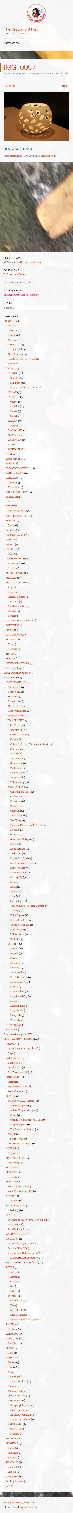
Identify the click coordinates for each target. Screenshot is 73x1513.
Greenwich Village (20, 839)
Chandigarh (14, 1376)
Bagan (11, 1447)
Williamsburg (17, 782)
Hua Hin (12, 1471)
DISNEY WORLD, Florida (21, 1100)
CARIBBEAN (12, 477)
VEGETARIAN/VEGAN (17, 663)
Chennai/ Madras (17, 1381)
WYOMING (12, 1238)
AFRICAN (11, 325)
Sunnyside (15, 1015)
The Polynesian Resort (22, 1129)
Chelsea (14, 796)
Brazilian (10, 463)
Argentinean (15, 563)
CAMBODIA (12, 1338)
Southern (13, 363)
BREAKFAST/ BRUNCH (18, 468)
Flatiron (14, 829)
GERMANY (11, 1357)
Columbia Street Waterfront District (30, 744)
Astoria (14, 948)
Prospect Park (18, 772)
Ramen (13, 411)
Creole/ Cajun (13, 496)
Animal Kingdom (19, 1105)
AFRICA (10, 1267)
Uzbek (7, 1486)
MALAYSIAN (15, 430)
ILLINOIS (11, 1148)
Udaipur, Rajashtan (20, 1419)
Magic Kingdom (18, 1124)
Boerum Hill (16, 729)
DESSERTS (11, 506)
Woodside (15, 1024)
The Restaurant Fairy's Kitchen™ (21, 294)
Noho (13, 882)
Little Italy (16, 853)
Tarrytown (11, 1029)
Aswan (13, 1276)
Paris (11, 1352)
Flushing (14, 967)
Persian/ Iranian (16, 606)
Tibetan (10, 653)
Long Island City (19, 996)
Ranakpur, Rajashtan (21, 1414)
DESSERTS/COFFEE (16, 511)
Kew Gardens (17, 991)
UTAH (9, 1214)
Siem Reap (13, 1343)
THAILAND (12, 1462)
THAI (11, 444)
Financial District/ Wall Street (26, 824)
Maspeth (15, 1000)
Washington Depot (18, 1086)
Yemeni (12, 615)
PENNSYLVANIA (15, 1205)
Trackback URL (48, 155)
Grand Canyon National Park (23, 1048)
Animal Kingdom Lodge (22, 1110)
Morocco (13, 1295)
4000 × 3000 (35, 73)
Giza (12, 1286)
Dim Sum (15, 377)
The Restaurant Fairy (21, 29)
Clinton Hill (16, 805)
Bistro (11, 525)
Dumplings (16, 382)
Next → (65, 85)
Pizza (11, 553)
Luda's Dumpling (12, 668)
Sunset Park (16, 777)
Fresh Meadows (19, 977)
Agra (10, 1371)
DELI (8, 501)
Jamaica (14, 986)
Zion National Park (18, 1229)
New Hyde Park (16, 706)
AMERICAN (12, 344)
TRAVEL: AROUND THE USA (19, 1038)
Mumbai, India (15, 1390)
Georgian (11, 530)
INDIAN (12, 392)
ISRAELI (10, 544)
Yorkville (15, 939)
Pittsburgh (14, 1210)
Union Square (17, 915)
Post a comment (11, 155)
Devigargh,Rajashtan (21, 1405)
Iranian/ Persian (16, 596)
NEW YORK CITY (15, 720)
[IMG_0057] (36, 140)
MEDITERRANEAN (16, 572)
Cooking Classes (14, 1481)
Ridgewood (16, 1010)
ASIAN (9, 368)
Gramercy (15, 834)
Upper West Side (19, 924)
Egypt (11, 1272)
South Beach (17, 1138)
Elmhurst (15, 962)
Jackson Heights (19, 981)
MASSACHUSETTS (16, 1157)
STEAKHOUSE (13, 649)
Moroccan (13, 339)
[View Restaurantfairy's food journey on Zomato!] (23, 262)
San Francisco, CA (17, 1072)
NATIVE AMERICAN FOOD (20, 620)
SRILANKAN (15, 439)
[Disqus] (36, 208)
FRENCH (10, 520)
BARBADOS (12, 1333)
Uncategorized (12, 1476)
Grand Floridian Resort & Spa (26, 1119)
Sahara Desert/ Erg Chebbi (24, 1319)
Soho (13, 896)
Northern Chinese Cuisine (24, 387)
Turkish (12, 610)
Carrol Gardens (18, 734)
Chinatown (16, 801)
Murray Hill (16, 877)
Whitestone (16, 1019)
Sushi (13, 415)
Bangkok (12, 1466)
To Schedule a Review (15, 274)
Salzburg (12, 1329)
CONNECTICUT (14, 1077)
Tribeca (14, 910)
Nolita (13, 886)
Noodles (14, 406)
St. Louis (12, 1176)
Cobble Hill (16, 739)
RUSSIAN (11, 629)
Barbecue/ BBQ (14, 458)
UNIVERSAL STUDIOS (20, 1143)
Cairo (13, 1281)
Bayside (14, 953)
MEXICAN (11, 577)
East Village (16, 820)
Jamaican (12, 482)
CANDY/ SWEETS (15, 473)
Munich (12, 1362)
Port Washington (17, 710)
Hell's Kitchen (17, 848)
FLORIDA (11, 1096)
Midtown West (18, 872)
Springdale (14, 1224)
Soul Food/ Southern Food (22, 358)
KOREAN (12, 420)
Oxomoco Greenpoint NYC (18, 1034)
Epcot (13, 1115)
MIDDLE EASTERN (16, 582)
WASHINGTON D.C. (16, 1233)
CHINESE (13, 373)
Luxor (13, 1291)
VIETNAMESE (15, 449)
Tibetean (10, 658)
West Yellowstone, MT (20, 1191)
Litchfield (13, 1081)
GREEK (9, 539)
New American (16, 354)
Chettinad (15, 1428)
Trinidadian (14, 487)
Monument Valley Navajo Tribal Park (27, 1219)
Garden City (14, 687)
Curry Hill (15, 810)
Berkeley (13, 1062)
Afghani (12, 587)
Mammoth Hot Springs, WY (25, 1257)
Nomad (14, 891)
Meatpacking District (21, 863)
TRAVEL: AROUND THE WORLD (21, 1262)
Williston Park (15, 715)
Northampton (15, 1162)
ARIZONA (11, 1043)
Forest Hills (16, 972)
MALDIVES (12, 1438)
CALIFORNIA (13, 1058)
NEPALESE (14, 435)
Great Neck (14, 691)
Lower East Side (19, 858)
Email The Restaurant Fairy (18, 282)
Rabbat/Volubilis (18, 1314)
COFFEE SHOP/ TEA (16, 492)
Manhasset (14, 701)
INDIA (9, 1367)
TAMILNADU (15, 1424)
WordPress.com (28, 1506)
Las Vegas (13, 1200)
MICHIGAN (12, 1167)
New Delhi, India (17, 1395)
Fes (12, 1305)
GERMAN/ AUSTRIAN (17, 534)
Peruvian (12, 568)
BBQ (12, 425)
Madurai (14, 1433)
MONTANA (12, 1181)
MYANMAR (12, 1443)
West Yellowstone (18, 1186)
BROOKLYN (14, 725)
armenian (13, 591)
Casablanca (16, 1300)
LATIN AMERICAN (16, 558)
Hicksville (13, 696)
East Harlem (17, 815)
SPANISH (11, 639)
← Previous (9, 85)
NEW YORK (10, 677)
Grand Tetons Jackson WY (22, 1243)
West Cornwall (16, 1091)
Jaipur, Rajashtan (19, 1409)
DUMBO (14, 753)
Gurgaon (12, 1386)
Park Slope (16, 767)
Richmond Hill (17, 1005)
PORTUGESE (12, 625)
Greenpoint (16, 763)
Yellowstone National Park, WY (25, 1252)
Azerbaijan (11, 454)
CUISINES (9, 320)
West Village (17, 929)
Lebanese (13, 601)
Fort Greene (17, 758)
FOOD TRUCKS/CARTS (18, 515)
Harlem (14, 844)
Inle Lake (13, 1452)
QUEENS (12, 943)
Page (10, 1053)
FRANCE (10, 1348)
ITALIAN (10, 549)
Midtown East (17, 867)
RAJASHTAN (15, 1400)
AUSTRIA (11, 1324)
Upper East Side (19, 920)
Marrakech (16, 1310)
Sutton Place (17, 901)
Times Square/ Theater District (27, 905)
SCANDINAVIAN (15, 634)
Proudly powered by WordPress (19, 1502)
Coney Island (17, 748)
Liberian (12, 335)
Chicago (12, 1153)
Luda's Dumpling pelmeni (17, 672)
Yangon (12, 1457)
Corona (14, 958)
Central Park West (20, 791)
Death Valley (15, 1067)
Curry (13, 401)
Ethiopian (13, 330)
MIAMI (12, 1134)
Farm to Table (15, 349)
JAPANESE (14, 396)
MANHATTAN (16, 786)
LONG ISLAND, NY (16, 682)
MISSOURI (11, 1172)
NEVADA (10, 1195)
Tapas (11, 644)
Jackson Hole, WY (17, 1248)
